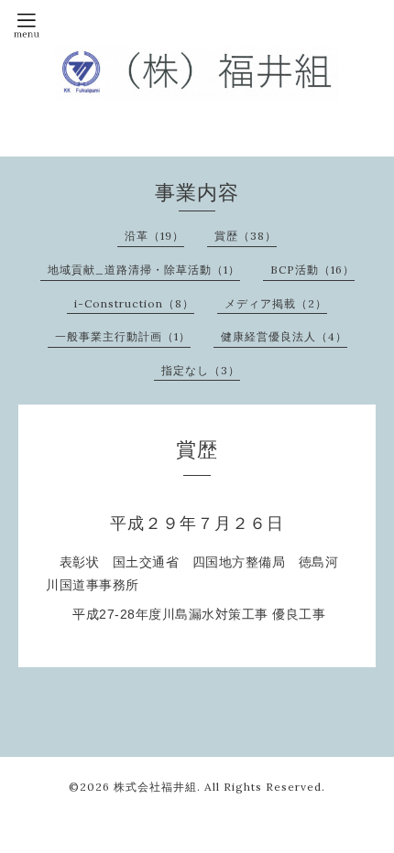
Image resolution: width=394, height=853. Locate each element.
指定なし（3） (200, 370)
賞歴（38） (245, 236)
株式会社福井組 (155, 787)
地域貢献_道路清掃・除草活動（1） (144, 269)
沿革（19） (154, 236)
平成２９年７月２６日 (197, 523)
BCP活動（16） (312, 269)
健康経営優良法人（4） (284, 336)
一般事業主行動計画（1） (123, 336)
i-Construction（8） (134, 303)
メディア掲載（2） (275, 303)
